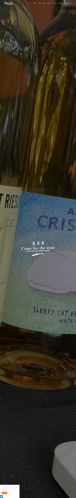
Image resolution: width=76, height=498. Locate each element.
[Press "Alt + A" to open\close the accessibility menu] (1, 496)
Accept (4, 492)
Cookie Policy (4, 489)
